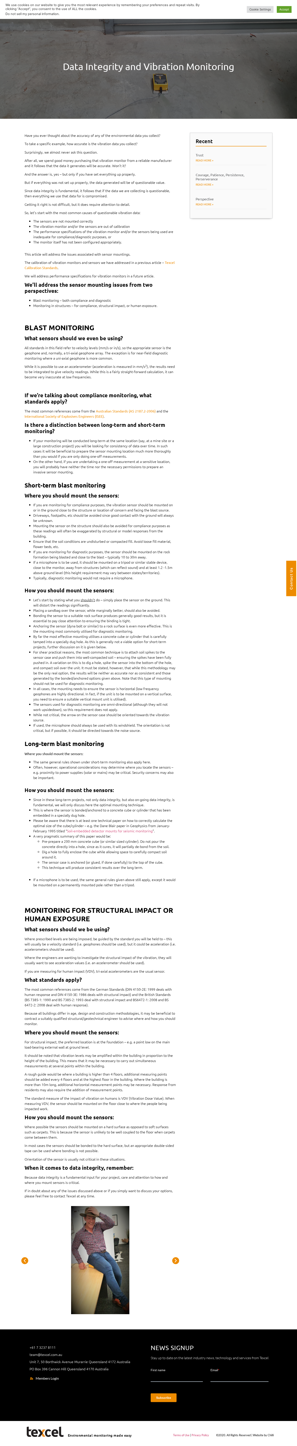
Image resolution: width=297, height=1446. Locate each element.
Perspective (205, 199)
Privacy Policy (201, 1435)
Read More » (204, 160)
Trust (200, 155)
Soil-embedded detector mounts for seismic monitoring (110, 830)
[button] (24, 1260)
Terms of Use (181, 1435)
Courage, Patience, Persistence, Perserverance (220, 177)
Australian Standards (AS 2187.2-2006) (126, 411)
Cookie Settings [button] (260, 9)
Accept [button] (284, 9)
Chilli (271, 1435)
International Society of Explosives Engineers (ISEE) (64, 416)
